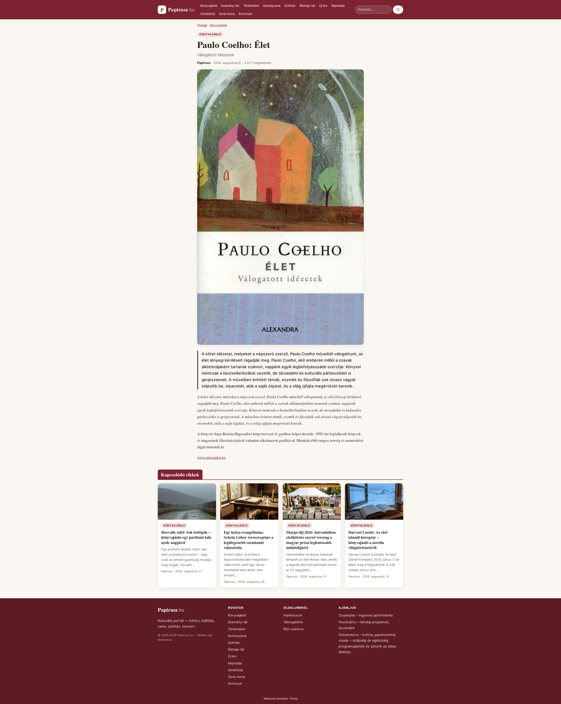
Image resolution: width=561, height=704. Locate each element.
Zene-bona (227, 14)
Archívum (245, 14)
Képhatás (338, 5)
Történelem (251, 5)
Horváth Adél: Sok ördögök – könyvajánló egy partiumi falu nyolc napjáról (186, 537)
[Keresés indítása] (398, 9)
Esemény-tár (230, 5)
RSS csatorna (293, 629)
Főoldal (202, 25)
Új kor (323, 5)
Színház (290, 5)
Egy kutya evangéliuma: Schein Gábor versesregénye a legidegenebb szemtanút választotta (248, 539)
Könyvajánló (208, 5)
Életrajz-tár (307, 5)
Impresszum (292, 615)
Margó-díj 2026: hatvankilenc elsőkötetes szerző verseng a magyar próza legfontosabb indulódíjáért (311, 539)
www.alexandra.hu (211, 457)
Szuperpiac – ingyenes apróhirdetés (366, 615)
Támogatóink (293, 622)
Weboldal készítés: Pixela (280, 698)
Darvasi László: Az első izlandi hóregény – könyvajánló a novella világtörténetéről (367, 539)
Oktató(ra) (207, 14)
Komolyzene (271, 5)
